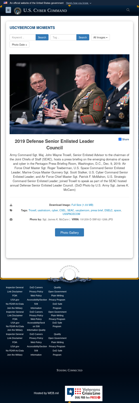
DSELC (108, 210)
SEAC (70, 210)
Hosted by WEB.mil (46, 393)
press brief (97, 210)
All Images (99, 37)
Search (42, 37)
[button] (79, 3)
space (117, 210)
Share (125, 139)
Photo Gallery (69, 232)
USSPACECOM (71, 214)
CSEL (62, 210)
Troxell (32, 210)
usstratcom (44, 210)
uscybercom (82, 210)
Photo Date (19, 44)
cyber (55, 210)
